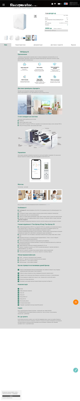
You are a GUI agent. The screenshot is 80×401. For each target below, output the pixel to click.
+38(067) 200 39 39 (73, 3)
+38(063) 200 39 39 (73, 2)
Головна (15, 8)
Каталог (20, 8)
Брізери (24, 8)
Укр (59, 3)
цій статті (48, 204)
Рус (61, 3)
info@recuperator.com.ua (74, 4)
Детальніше (14, 393)
